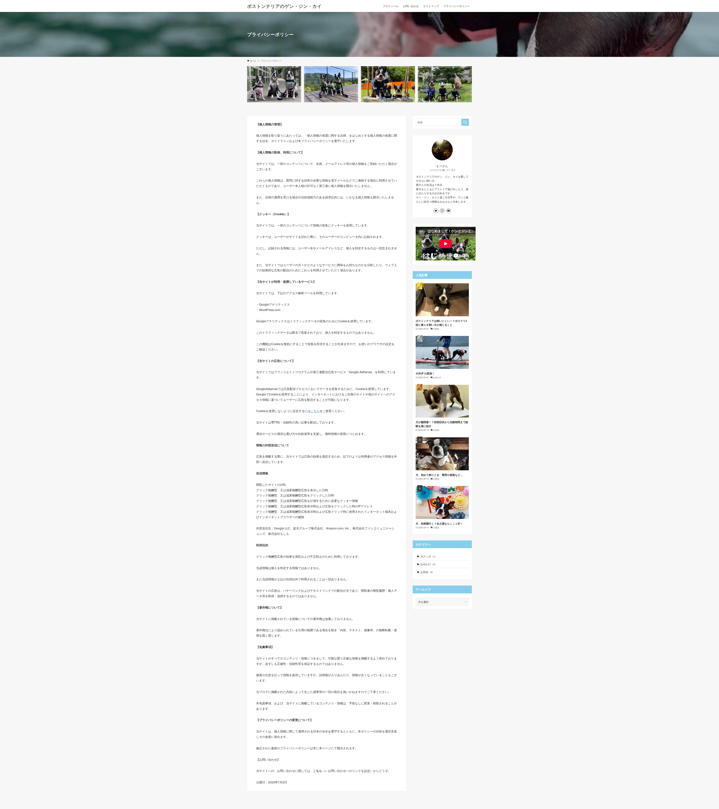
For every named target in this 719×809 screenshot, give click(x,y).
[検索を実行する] (465, 122)
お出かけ (427, 564)
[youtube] (448, 210)
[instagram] (442, 210)
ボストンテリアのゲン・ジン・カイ (284, 6)
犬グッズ (427, 556)
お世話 (426, 572)
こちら (315, 411)
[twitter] (435, 210)
